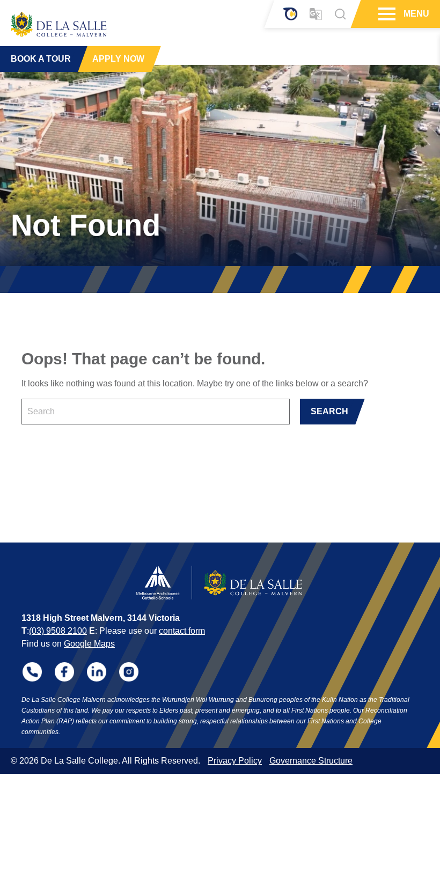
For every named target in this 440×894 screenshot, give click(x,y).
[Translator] (316, 14)
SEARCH (329, 411)
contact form (182, 630)
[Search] (340, 14)
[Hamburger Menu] (386, 14)
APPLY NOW (118, 58)
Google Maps (89, 643)
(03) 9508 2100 (58, 630)
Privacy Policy (235, 760)
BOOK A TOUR (41, 58)
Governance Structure (311, 760)
